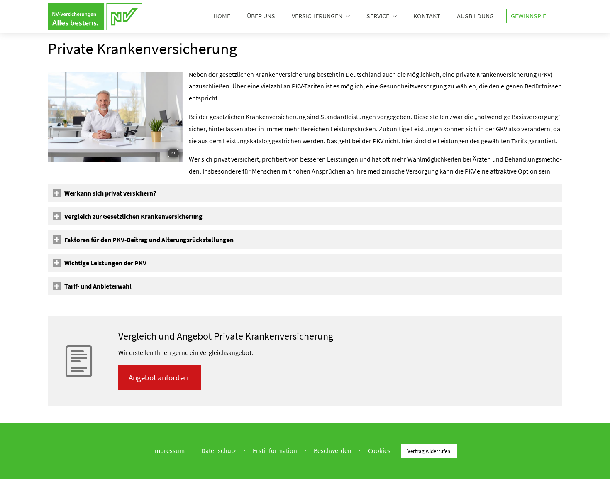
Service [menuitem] (377, 16)
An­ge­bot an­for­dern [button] (160, 377)
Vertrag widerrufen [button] (428, 451)
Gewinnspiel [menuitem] (530, 16)
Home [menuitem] (221, 16)
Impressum (169, 450)
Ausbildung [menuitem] (475, 16)
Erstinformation (275, 450)
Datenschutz (218, 450)
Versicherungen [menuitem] (317, 16)
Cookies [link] (379, 450)
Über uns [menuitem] (261, 16)
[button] (110, 193)
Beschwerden (332, 450)
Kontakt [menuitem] (426, 16)
